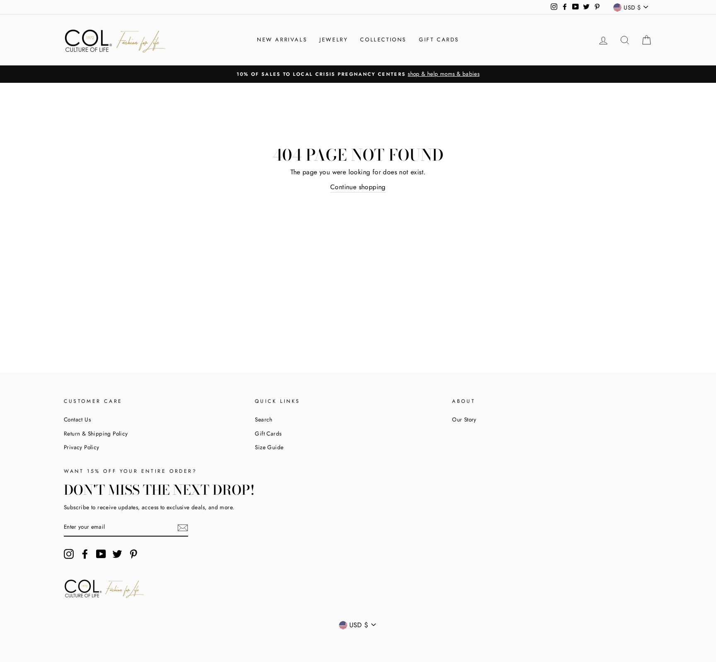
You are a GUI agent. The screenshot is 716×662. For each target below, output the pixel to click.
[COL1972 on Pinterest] (133, 554)
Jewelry (333, 39)
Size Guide (269, 447)
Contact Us (77, 419)
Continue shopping (358, 187)
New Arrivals (282, 39)
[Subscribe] (182, 527)
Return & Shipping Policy (96, 433)
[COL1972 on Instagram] (69, 554)
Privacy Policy (81, 447)
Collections (383, 39)
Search (263, 419)
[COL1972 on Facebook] (85, 554)
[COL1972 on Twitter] (117, 554)
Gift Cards (439, 39)
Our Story (464, 419)
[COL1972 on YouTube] (101, 554)
